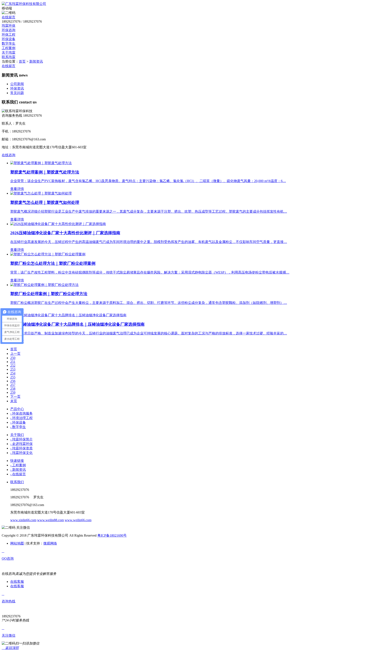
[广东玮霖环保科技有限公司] (24, 4)
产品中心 (17, 409)
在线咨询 (8, 155)
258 (12, 388)
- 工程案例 (18, 465)
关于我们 (17, 435)
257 (12, 385)
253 (12, 369)
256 (12, 381)
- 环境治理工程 (21, 418)
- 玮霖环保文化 (21, 453)
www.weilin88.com (50, 520)
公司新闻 (17, 84)
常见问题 (17, 93)
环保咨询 (8, 30)
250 (12, 358)
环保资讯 (17, 88)
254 (12, 373)
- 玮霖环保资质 (21, 448)
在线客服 (17, 581)
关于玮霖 (8, 52)
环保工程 (8, 34)
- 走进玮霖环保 (21, 444)
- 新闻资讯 (18, 469)
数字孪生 (8, 43)
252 (12, 365)
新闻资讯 (36, 61)
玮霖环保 (8, 25)
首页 (22, 61)
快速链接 (17, 460)
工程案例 (8, 48)
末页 (13, 401)
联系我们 (17, 482)
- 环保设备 (18, 422)
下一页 (15, 396)
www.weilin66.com (78, 520)
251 (12, 362)
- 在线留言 (18, 474)
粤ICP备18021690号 (112, 535)
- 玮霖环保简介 (21, 439)
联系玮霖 (8, 57)
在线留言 (8, 17)
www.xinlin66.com (23, 520)
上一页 (15, 353)
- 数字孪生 (18, 427)
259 (12, 392)
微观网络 (50, 543)
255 (12, 377)
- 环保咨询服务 (21, 413)
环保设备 (8, 39)
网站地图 (17, 543)
